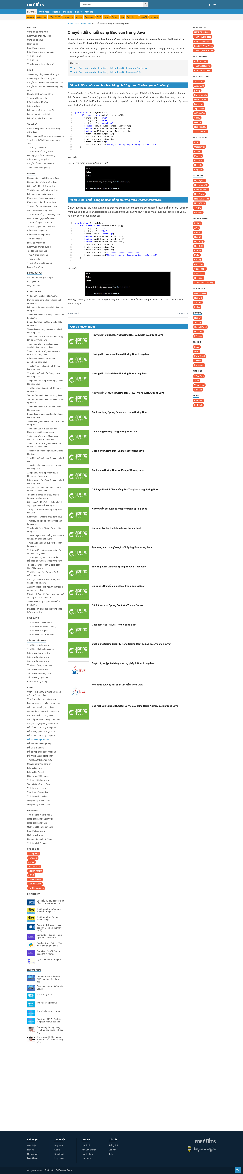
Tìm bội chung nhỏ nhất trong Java (42, 190)
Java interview (34, 879)
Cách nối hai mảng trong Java (40, 707)
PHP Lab (198, 405)
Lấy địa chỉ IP (33, 281)
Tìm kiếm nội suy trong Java (39, 665)
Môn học (89, 11)
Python (115, 17)
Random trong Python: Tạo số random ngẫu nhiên (49, 944)
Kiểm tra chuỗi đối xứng (37, 102)
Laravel (197, 151)
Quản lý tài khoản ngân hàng (40, 826)
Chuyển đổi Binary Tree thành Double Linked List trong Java (44, 489)
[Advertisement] (45, 1087)
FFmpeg (198, 336)
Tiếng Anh (199, 376)
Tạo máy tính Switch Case (38, 784)
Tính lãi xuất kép (34, 56)
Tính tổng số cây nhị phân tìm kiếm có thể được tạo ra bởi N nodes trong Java (44, 559)
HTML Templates (202, 32)
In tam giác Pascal (35, 771)
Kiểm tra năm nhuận (36, 47)
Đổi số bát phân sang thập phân (41, 727)
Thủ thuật (67, 11)
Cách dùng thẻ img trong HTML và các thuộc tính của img (50, 1030)
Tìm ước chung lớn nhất (37, 254)
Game (57, 1149)
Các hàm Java (34, 883)
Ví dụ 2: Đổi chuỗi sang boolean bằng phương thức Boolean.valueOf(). (105, 72)
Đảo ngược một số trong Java (40, 194)
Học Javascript (89, 1149)
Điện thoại (59, 1153)
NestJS (197, 122)
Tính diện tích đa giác (36, 843)
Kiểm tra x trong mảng (37, 681)
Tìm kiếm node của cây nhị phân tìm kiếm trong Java (43, 574)
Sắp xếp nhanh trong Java (39, 673)
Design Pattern (35, 870)
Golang (197, 259)
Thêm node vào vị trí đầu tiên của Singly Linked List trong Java (45, 338)
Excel (196, 346)
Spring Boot (33, 853)
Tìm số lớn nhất (34, 258)
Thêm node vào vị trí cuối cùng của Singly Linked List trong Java (42, 345)
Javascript (68, 17)
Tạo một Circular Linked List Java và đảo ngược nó (45, 401)
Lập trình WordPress (203, 45)
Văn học (198, 389)
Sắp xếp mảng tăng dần (38, 159)
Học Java (86, 1158)
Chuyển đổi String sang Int (39, 763)
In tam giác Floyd (35, 767)
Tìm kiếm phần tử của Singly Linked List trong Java (45, 389)
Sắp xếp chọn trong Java (38, 661)
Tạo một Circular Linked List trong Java (44, 395)
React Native (200, 293)
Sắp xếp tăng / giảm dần (38, 677)
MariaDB (198, 212)
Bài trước (76, 313)
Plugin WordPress (202, 41)
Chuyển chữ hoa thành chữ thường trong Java (45, 88)
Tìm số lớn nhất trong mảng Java (41, 699)
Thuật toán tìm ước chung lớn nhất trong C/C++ (49, 910)
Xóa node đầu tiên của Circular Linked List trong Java (44, 408)
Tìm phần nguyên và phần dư (40, 64)
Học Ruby (198, 241)
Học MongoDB (201, 185)
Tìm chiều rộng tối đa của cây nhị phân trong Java (44, 522)
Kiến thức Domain (202, 70)
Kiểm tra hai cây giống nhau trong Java (44, 516)
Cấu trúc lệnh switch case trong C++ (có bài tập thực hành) (49, 928)
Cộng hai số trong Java (37, 31)
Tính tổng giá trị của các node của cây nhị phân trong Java (44, 552)
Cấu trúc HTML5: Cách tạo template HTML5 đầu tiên (49, 1020)
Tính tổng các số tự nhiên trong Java (43, 214)
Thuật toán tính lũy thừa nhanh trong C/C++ (48, 918)
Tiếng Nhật (199, 385)
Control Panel (200, 326)
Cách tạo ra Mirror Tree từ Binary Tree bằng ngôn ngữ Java (44, 581)
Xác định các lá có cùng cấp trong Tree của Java (44, 511)
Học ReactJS (200, 126)
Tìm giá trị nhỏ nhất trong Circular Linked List (45, 460)
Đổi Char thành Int (35, 747)
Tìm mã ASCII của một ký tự (39, 759)
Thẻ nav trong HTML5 (47, 1002)
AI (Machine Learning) (204, 282)
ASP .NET (199, 273)
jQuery (79, 17)
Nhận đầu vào (33, 285)
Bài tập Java (34, 866)
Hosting (56, 11)
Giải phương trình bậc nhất (39, 800)
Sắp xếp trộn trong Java (37, 669)
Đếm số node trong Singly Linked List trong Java (44, 301)
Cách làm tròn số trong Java (39, 210)
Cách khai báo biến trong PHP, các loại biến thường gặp (49, 979)
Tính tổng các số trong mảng (40, 151)
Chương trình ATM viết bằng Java (42, 182)
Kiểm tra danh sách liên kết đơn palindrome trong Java (41, 360)
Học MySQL (199, 180)
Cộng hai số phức (35, 39)
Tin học (78, 11)
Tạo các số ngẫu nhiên (37, 250)
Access (197, 360)
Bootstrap (89, 17)
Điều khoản (32, 1158)
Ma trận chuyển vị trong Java (40, 715)
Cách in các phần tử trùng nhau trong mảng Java (43, 130)
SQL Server (132, 17)
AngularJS (199, 85)
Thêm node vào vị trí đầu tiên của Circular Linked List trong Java (42, 430)
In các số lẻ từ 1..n (35, 267)
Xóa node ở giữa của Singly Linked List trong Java (44, 323)
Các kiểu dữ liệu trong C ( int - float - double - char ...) (50, 902)
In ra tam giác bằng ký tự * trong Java (43, 703)
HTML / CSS (54, 17)
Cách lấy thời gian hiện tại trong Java (43, 719)
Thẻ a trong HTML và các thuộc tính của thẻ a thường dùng (50, 1039)
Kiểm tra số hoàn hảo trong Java (41, 202)
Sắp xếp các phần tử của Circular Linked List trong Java (45, 482)
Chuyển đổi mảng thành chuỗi (40, 163)
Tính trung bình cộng (36, 147)
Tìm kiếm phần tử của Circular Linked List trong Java (44, 467)
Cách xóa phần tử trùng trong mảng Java (45, 135)
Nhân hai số (32, 43)
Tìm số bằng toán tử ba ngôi (39, 262)
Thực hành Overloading (37, 792)
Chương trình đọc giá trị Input (40, 277)
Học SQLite (199, 203)
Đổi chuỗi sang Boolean (38, 739)
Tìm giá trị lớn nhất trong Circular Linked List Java (45, 452)
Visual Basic (200, 268)
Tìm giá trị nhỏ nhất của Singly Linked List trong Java (44, 375)
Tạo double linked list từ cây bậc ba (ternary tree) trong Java (43, 496)
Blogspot (198, 169)
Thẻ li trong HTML (45, 994)
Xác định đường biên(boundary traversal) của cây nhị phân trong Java (45, 596)
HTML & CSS (200, 99)
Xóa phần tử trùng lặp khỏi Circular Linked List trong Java (42, 474)
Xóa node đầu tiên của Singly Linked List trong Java (45, 316)
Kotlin (196, 255)
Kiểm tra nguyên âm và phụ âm (41, 51)
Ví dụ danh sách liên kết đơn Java (42, 295)
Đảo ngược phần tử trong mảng (41, 155)
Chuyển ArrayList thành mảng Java (43, 711)
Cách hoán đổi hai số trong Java (41, 186)
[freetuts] (46, 4)
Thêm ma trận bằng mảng (38, 167)
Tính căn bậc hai (34, 238)
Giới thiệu (31, 1145)
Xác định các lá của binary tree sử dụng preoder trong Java (45, 588)
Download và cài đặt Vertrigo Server (50, 987)
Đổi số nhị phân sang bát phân (41, 735)
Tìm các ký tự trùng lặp (37, 98)
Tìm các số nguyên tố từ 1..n (39, 222)
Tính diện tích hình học (37, 796)
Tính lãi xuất (32, 60)
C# (122, 17)
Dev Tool (198, 331)
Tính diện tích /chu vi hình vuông (41, 626)
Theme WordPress (202, 36)
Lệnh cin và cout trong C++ (49, 959)
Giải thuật (41, 17)
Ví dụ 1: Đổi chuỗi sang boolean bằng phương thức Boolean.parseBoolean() (108, 68)
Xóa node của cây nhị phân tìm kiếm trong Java (43, 603)
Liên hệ (30, 1149)
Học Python (87, 1153)
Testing (197, 322)
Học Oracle (199, 194)
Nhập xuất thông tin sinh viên (40, 818)
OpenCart (198, 160)
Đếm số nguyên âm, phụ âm (39, 118)
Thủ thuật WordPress (203, 50)
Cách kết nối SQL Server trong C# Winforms (48, 952)
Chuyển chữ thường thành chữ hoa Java (45, 82)
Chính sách (32, 1153)
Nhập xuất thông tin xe (37, 822)
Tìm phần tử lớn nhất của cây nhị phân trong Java (44, 530)
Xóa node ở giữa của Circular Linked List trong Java (45, 423)
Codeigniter (199, 146)
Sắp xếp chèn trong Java (38, 657)
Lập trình (31, 11)
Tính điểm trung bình (36, 788)
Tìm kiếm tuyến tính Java (38, 644)
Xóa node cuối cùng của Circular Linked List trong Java (45, 416)
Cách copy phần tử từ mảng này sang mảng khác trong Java (44, 693)
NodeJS (154, 17)
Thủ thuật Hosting (202, 65)
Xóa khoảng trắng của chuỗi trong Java (44, 74)
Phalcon (198, 155)
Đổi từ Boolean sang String (39, 743)
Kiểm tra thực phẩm (36, 830)
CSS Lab (198, 400)
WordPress (44, 11)
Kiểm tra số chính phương (38, 234)
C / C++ (30, 17)
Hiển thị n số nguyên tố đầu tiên (41, 218)
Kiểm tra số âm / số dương (39, 246)
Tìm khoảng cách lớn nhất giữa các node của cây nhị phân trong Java (45, 537)
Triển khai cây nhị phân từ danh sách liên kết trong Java (43, 566)
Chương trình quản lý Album (39, 839)
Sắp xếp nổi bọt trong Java (39, 653)
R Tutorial (198, 277)
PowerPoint (199, 356)
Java (106, 17)
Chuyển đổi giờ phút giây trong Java (43, 723)
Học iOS (198, 297)
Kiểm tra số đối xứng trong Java (41, 198)
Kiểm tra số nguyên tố (37, 230)
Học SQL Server (201, 198)
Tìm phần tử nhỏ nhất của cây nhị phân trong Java (44, 544)
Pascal (197, 232)
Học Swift (198, 246)
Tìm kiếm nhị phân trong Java (40, 649)
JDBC (31, 875)
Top (238, 1170)
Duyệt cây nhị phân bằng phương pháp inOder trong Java (44, 610)
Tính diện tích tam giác (37, 630)
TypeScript (199, 108)
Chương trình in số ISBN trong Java (43, 177)
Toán (196, 380)
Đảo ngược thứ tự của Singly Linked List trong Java (45, 309)
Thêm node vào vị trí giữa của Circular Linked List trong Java (44, 445)
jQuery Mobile (200, 94)
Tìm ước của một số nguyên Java (42, 206)
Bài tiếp (181, 313)
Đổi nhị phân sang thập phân (40, 755)
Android (197, 302)
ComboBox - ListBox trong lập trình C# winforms (49, 936)
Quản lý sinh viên (35, 834)
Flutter (197, 306)
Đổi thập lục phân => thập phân (41, 731)
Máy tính (58, 1145)
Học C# (197, 236)
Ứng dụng (59, 1158)
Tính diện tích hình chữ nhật (39, 622)
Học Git (197, 317)
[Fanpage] (210, 4)
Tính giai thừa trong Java (38, 780)
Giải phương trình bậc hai (38, 804)
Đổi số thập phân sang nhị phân (41, 751)
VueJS (197, 117)
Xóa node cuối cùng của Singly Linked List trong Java (44, 331)
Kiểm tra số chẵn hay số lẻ (39, 35)
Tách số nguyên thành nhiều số (41, 226)
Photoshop (199, 365)
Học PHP (86, 1145)
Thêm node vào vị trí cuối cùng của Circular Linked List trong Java (42, 438)
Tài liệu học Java (36, 887)
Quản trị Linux (200, 61)
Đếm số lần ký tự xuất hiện (39, 114)
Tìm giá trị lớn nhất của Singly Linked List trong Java (43, 367)
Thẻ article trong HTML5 (48, 1011)
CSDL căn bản (201, 189)
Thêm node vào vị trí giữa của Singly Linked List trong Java (43, 353)
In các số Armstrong (36, 242)
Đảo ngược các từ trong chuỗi (40, 110)
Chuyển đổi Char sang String (40, 93)
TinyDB (197, 207)
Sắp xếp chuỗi (33, 106)
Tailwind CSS (200, 131)
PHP (99, 17)
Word (196, 351)
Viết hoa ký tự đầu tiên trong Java (42, 78)
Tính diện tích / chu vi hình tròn (41, 634)
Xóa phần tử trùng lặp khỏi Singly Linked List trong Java (45, 382)
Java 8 (31, 862)
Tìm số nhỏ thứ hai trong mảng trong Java (43, 142)
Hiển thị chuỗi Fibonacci (38, 776)
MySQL (144, 17)
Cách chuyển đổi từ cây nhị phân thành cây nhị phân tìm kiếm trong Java (44, 504)
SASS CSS (199, 113)
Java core (32, 857)
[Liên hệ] (214, 4)
